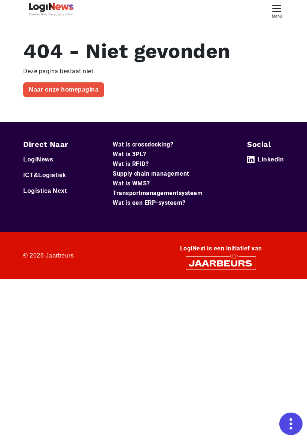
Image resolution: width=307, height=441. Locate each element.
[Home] (51, 9)
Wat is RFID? (131, 163)
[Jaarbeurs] (221, 262)
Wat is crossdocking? (143, 144)
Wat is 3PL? (129, 154)
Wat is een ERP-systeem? (149, 202)
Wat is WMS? (131, 183)
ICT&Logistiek (44, 175)
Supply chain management (151, 173)
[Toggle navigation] (277, 10)
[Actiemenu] (291, 424)
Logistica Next (45, 191)
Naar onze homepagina (63, 89)
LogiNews (38, 159)
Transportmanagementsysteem (158, 193)
